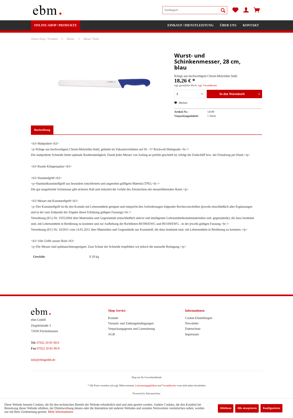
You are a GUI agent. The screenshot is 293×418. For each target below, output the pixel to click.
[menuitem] (194, 10)
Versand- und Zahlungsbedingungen (131, 323)
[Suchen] (223, 10)
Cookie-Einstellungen (198, 318)
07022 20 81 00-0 (48, 342)
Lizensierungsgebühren (146, 385)
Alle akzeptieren (247, 408)
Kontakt (113, 318)
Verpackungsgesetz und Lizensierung (131, 328)
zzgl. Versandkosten (207, 85)
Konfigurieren (271, 408)
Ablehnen (225, 408)
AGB (111, 334)
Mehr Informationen (60, 411)
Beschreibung (42, 129)
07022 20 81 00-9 (48, 348)
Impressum (192, 334)
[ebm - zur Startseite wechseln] (47, 10)
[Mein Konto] (246, 10)
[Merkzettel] (235, 10)
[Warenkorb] (257, 10)
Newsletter (192, 323)
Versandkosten (169, 385)
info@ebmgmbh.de (43, 359)
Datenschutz (193, 328)
